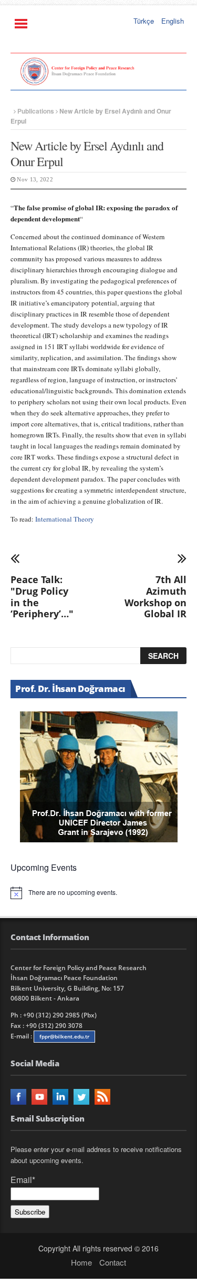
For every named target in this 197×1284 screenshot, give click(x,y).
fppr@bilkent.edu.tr (64, 1036)
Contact (112, 1262)
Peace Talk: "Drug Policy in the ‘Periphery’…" (42, 596)
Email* (23, 1180)
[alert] (98, 892)
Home (81, 1262)
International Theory (64, 519)
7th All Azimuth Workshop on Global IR (155, 596)
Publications (35, 111)
